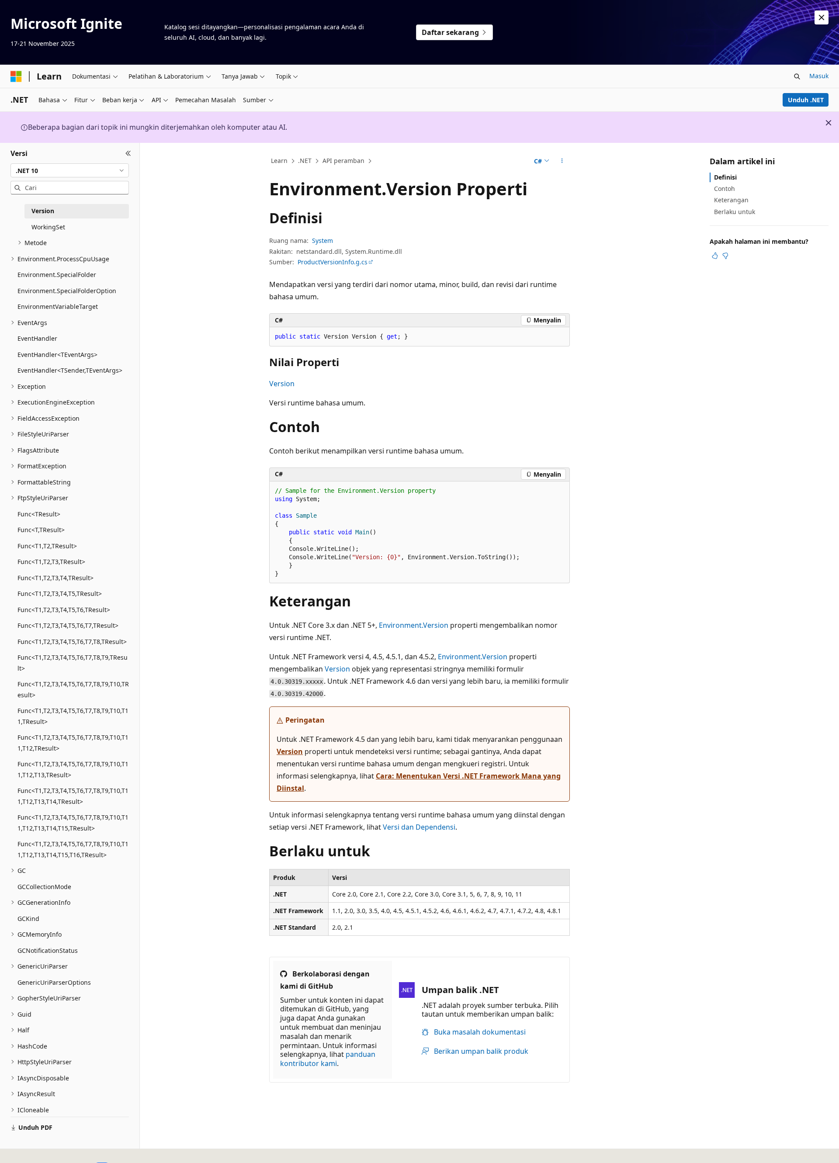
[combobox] (69, 170)
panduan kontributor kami (327, 1058)
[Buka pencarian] (797, 76)
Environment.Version (413, 625)
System (322, 240)
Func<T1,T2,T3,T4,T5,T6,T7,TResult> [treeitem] (67, 625)
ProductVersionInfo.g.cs (332, 262)
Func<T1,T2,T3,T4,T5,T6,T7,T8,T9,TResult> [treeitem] (72, 662)
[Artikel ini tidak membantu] (725, 255)
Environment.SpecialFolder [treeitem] (56, 274)
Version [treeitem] (42, 211)
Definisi (725, 177)
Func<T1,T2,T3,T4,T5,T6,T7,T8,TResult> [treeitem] (72, 641)
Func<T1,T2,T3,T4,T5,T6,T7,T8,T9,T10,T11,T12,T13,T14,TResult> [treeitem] (72, 796)
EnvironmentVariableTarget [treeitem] (57, 306)
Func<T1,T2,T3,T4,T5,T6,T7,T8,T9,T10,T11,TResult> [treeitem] (72, 716)
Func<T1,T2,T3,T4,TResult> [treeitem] (55, 578)
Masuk (819, 76)
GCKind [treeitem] (28, 918)
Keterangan (731, 200)
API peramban (343, 160)
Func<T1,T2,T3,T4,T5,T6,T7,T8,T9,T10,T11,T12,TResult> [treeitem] (72, 742)
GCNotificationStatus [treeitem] (47, 950)
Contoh (724, 188)
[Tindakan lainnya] (562, 161)
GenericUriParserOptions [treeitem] (54, 982)
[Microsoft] (16, 76)
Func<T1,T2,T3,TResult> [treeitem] (51, 561)
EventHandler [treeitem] (37, 338)
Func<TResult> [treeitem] (38, 514)
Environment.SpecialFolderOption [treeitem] (66, 291)
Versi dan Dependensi (419, 827)
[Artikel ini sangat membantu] (715, 255)
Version (282, 383)
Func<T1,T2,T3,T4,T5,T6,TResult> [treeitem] (63, 610)
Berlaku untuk (734, 212)
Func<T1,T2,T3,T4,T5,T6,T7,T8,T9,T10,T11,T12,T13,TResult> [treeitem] (72, 769)
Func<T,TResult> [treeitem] (41, 530)
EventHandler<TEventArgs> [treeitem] (57, 354)
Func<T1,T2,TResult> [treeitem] (47, 546)
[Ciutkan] (128, 153)
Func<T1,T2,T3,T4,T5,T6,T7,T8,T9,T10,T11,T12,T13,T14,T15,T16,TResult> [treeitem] (72, 849)
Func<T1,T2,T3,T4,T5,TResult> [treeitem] (59, 593)
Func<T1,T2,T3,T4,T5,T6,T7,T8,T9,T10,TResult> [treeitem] (73, 689)
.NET (305, 160)
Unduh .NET (806, 100)
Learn (279, 160)
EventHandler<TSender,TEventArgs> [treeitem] (69, 370)
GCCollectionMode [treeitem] (44, 887)
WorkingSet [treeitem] (48, 227)
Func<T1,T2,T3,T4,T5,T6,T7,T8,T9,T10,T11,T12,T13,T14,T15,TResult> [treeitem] (72, 822)
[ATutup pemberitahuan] (822, 17)
